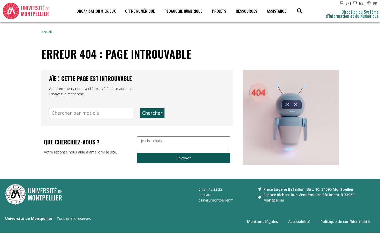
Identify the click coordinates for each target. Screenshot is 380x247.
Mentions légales (262, 221)
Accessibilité (299, 221)
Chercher (152, 113)
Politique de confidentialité (345, 221)
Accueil (46, 32)
